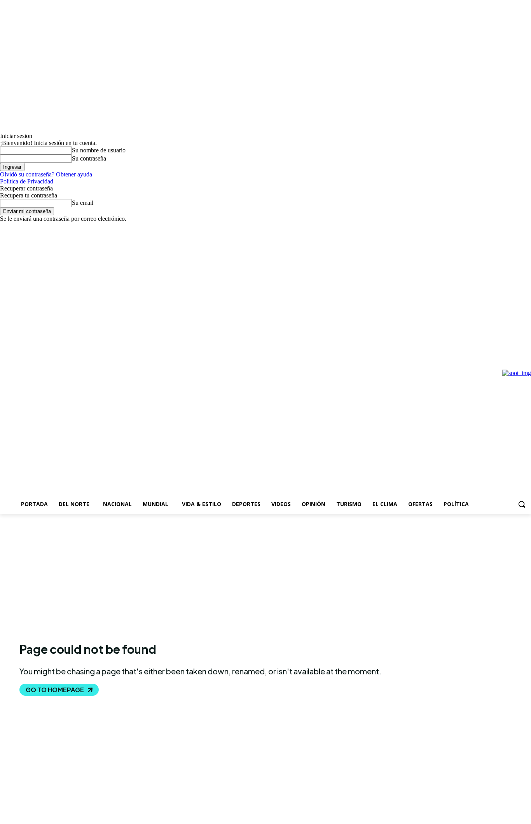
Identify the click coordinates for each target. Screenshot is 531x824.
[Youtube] (47, 227)
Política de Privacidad (26, 181)
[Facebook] (4, 227)
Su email (82, 202)
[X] (26, 227)
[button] (521, 504)
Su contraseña (89, 158)
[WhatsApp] (36, 227)
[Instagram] (15, 227)
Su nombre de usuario (99, 150)
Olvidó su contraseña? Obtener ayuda (46, 174)
